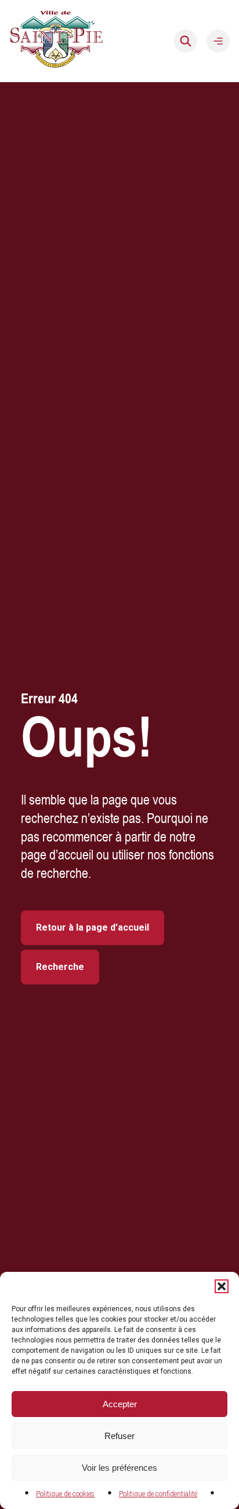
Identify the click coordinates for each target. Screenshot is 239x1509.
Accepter (120, 1404)
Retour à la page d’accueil (92, 927)
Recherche (60, 966)
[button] (221, 1286)
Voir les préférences (119, 1468)
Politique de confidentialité (158, 1494)
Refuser (119, 1436)
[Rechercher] (185, 41)
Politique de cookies (65, 1494)
